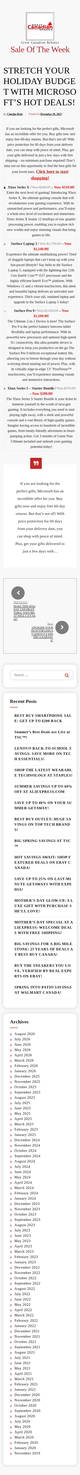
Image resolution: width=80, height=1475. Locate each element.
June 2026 (22, 1044)
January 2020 (25, 1448)
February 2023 (26, 1257)
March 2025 (24, 1124)
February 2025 (26, 1129)
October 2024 (25, 1151)
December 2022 (27, 1267)
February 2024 (26, 1193)
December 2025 (27, 1076)
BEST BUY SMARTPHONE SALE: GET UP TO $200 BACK (43, 718)
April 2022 (23, 1310)
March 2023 (24, 1251)
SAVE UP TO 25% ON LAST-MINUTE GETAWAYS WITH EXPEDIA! (43, 884)
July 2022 (22, 1294)
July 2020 (22, 1421)
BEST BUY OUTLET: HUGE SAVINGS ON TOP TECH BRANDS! (42, 824)
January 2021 (25, 1389)
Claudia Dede (15, 114)
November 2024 (27, 1145)
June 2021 (22, 1363)
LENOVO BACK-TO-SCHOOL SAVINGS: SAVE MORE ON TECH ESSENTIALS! (43, 753)
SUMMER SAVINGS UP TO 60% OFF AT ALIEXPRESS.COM (43, 789)
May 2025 (22, 1113)
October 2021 (25, 1342)
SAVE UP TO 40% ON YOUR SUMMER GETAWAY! (43, 805)
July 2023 (22, 1230)
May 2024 (22, 1177)
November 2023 (27, 1209)
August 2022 (24, 1289)
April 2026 (23, 1055)
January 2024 (25, 1198)
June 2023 (22, 1235)
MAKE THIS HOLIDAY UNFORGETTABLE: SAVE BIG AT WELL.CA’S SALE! (25, 613)
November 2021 (27, 1336)
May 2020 (22, 1427)
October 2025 (25, 1087)
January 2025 (25, 1135)
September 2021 (27, 1347)
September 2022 (27, 1283)
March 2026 (24, 1060)
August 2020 (24, 1416)
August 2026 (24, 1034)
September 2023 (27, 1220)
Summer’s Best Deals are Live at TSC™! (42, 734)
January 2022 (25, 1326)
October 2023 (25, 1214)
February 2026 (26, 1066)
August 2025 (24, 1097)
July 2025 (22, 1103)
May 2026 (22, 1050)
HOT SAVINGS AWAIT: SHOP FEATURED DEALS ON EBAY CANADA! (42, 862)
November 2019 (27, 1453)
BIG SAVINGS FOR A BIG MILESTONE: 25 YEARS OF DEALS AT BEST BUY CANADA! (43, 949)
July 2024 (22, 1166)
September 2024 (27, 1156)
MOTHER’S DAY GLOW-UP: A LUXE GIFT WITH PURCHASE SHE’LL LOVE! (43, 906)
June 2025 (22, 1108)
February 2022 (26, 1320)
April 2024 (23, 1182)
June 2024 (22, 1172)
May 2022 (22, 1304)
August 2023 (24, 1225)
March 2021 (24, 1379)
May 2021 (22, 1368)
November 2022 (27, 1273)
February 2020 (26, 1442)
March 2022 (24, 1315)
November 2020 (27, 1400)
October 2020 (25, 1405)
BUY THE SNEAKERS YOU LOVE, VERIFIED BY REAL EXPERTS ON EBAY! (43, 971)
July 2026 (22, 1039)
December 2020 (27, 1395)
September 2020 (27, 1411)
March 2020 (24, 1437)
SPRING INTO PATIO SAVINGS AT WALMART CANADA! (43, 989)
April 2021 (23, 1373)
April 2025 (23, 1119)
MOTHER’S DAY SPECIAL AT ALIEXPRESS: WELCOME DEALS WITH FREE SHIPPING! (43, 927)
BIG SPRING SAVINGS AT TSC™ (42, 843)
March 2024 (24, 1188)
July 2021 (22, 1358)
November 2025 (27, 1082)
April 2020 (23, 1432)
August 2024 (24, 1161)
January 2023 (25, 1262)
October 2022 (25, 1278)
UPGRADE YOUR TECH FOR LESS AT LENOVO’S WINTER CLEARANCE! (42, 634)
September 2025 (27, 1092)
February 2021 (26, 1384)
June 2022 (22, 1299)
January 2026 (25, 1071)
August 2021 (24, 1352)
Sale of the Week (40, 49)
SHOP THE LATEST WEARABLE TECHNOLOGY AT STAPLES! (43, 772)
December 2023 (27, 1204)
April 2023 (23, 1246)
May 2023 (22, 1241)
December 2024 (27, 1140)
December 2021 (27, 1331)
